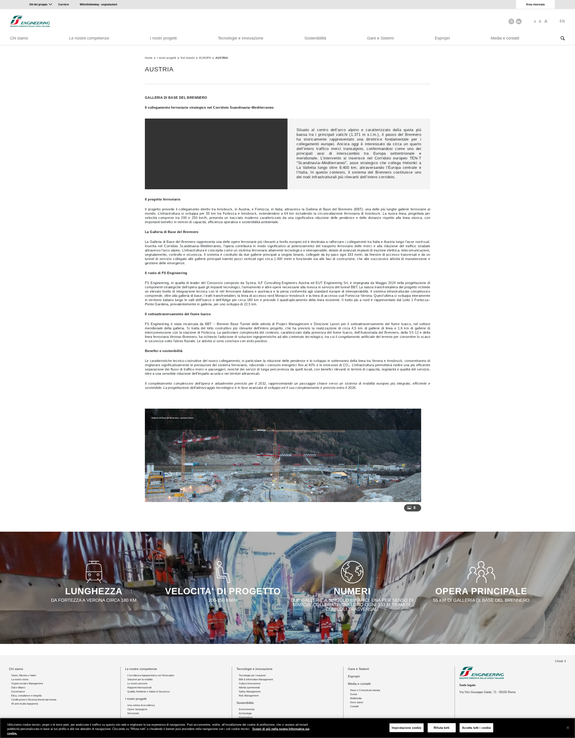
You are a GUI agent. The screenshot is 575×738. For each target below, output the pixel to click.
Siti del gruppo (38, 4)
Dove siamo (356, 702)
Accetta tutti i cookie (476, 727)
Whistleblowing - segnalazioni (98, 4)
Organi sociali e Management (27, 683)
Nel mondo (188, 57)
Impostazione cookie (406, 727)
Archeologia (245, 713)
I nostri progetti (163, 38)
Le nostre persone (137, 683)
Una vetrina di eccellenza (141, 705)
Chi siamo (19, 38)
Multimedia (356, 698)
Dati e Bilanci (18, 687)
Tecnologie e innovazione (240, 38)
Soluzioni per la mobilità (140, 679)
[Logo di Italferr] (30, 21)
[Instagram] (511, 21)
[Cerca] (562, 38)
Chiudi (559, 661)
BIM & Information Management (256, 679)
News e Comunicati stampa (365, 690)
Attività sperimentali (249, 687)
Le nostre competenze (89, 38)
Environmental (246, 709)
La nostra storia (19, 679)
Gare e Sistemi (380, 38)
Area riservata (535, 4)
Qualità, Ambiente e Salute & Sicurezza (148, 691)
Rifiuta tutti (441, 727)
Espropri (442, 38)
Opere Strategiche (137, 709)
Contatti (354, 706)
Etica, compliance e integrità (26, 695)
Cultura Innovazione (250, 683)
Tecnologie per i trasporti (252, 675)
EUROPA (205, 57)
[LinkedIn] (519, 21)
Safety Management (250, 691)
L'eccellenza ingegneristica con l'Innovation (150, 675)
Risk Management (249, 695)
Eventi (353, 694)
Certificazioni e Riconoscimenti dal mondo (33, 699)
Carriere (63, 4)
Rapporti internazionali (139, 687)
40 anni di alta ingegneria (24, 703)
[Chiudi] (568, 728)
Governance (18, 691)
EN (562, 21)
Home (149, 57)
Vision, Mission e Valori (23, 675)
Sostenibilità (315, 38)
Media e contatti (505, 38)
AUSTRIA (221, 57)
